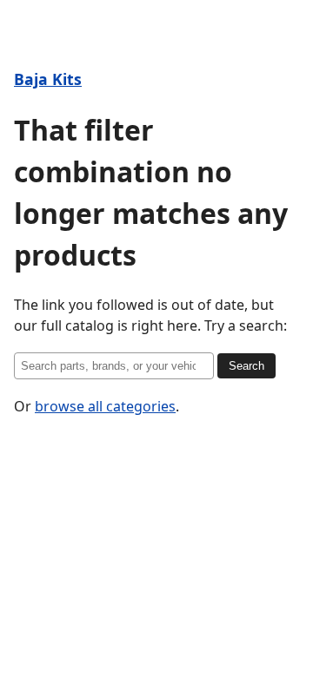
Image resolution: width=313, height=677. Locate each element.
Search (246, 365)
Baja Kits (48, 79)
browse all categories (105, 406)
